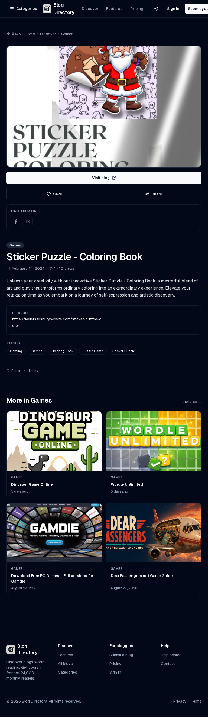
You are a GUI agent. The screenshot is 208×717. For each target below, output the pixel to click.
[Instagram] (28, 221)
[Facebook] (16, 221)
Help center (171, 654)
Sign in (173, 8)
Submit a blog (121, 654)
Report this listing (24, 371)
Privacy (180, 701)
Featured (114, 8)
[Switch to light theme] (156, 8)
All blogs (65, 663)
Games (67, 33)
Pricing (136, 8)
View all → (192, 402)
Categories (67, 672)
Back (16, 33)
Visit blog (101, 177)
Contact (168, 663)
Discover (90, 8)
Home (30, 33)
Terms (196, 701)
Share (157, 194)
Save (57, 194)
